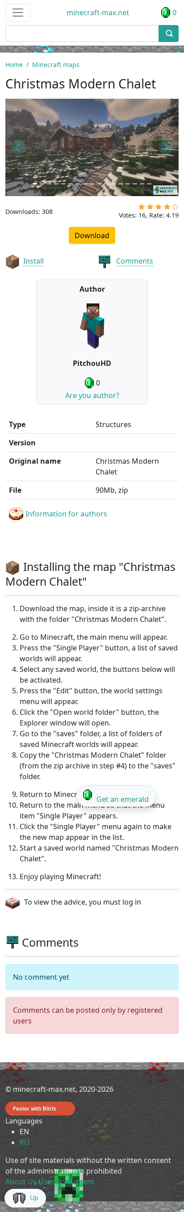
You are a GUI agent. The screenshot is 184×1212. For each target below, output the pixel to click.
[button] (18, 147)
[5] (175, 209)
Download (92, 235)
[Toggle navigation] (17, 12)
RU (24, 1142)
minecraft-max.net (98, 12)
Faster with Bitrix (34, 1108)
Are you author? (92, 395)
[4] (167, 209)
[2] (150, 209)
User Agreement (66, 1182)
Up (34, 1197)
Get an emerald (122, 799)
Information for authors (66, 514)
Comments (134, 261)
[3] (158, 209)
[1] (141, 209)
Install (33, 261)
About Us (21, 1182)
